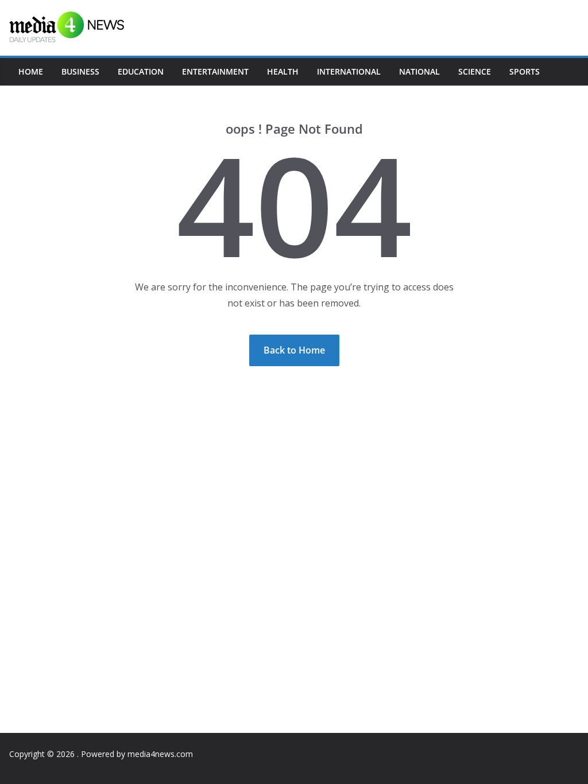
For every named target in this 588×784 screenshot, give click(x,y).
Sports (524, 71)
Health (283, 71)
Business (80, 71)
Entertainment (215, 71)
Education (141, 71)
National (419, 71)
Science (474, 71)
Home (30, 71)
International (349, 71)
